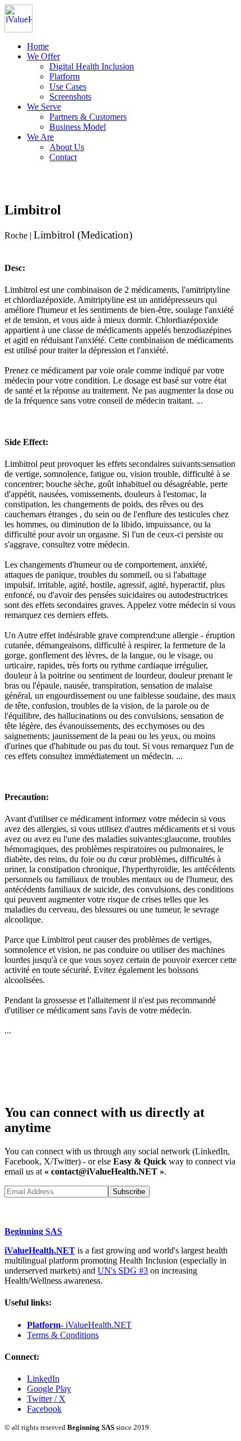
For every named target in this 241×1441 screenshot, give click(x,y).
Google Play (49, 1388)
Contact (63, 157)
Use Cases (67, 86)
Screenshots (70, 96)
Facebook (44, 1409)
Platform (64, 76)
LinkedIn (43, 1378)
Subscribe (129, 1191)
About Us (66, 147)
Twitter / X (46, 1398)
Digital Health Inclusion (91, 66)
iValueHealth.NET (39, 1250)
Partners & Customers (88, 116)
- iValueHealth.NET (79, 1325)
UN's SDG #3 (123, 1270)
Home (38, 46)
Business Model (77, 127)
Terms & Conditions (63, 1335)
